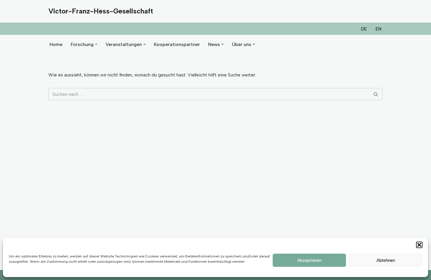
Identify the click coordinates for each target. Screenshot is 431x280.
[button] (419, 245)
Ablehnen (385, 260)
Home (56, 44)
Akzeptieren (309, 260)
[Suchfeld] (376, 94)
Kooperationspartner (177, 44)
